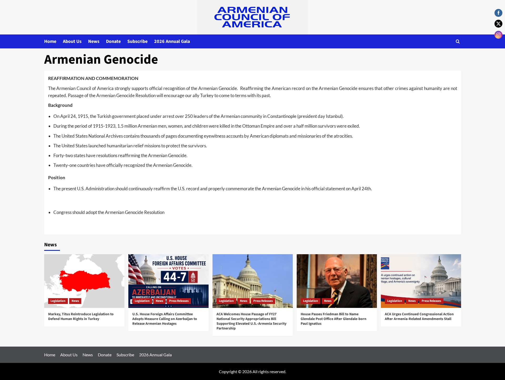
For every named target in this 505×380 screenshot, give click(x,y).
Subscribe (137, 41)
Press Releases (179, 301)
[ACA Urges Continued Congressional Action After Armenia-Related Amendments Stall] (421, 281)
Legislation (57, 301)
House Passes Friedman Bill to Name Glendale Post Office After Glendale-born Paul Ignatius (333, 319)
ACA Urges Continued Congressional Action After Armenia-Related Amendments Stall (419, 317)
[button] (457, 41)
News (93, 41)
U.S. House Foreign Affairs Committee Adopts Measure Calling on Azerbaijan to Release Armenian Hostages (164, 319)
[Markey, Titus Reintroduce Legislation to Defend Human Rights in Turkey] (84, 281)
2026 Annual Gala (172, 41)
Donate (113, 41)
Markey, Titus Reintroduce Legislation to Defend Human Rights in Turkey (81, 317)
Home (50, 41)
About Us (72, 41)
